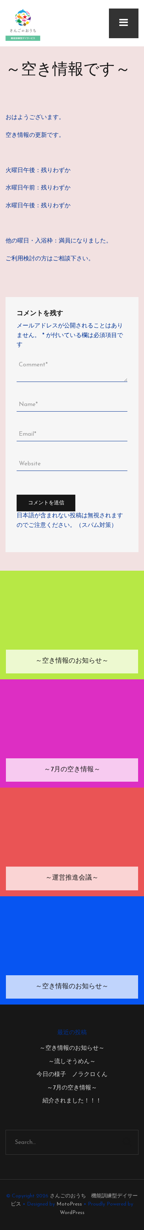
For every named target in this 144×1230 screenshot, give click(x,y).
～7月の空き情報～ (72, 1088)
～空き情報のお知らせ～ (72, 1048)
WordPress (72, 1213)
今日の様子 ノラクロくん (72, 1075)
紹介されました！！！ (72, 1101)
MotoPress (69, 1204)
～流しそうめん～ (72, 1062)
